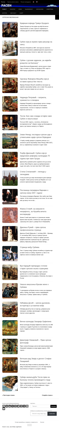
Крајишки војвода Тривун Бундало (34, 23)
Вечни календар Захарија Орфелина (35, 322)
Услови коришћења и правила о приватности (26, 422)
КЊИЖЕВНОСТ (29, 9)
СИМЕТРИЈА (50, 9)
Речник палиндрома (26, 2)
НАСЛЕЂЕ (12, 9)
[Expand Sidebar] (57, 17)
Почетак (3, 2)
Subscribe (52, 413)
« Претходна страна (8, 395)
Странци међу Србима (29, 247)
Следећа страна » (47, 395)
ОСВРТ (21, 13)
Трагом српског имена (13, 2)
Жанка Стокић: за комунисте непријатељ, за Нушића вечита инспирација (33, 211)
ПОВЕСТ (4, 9)
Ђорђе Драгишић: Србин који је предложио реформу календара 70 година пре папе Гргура (35, 156)
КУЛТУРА (4, 13)
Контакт (42, 422)
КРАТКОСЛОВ (39, 9)
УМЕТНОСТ (13, 13)
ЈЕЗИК (20, 9)
